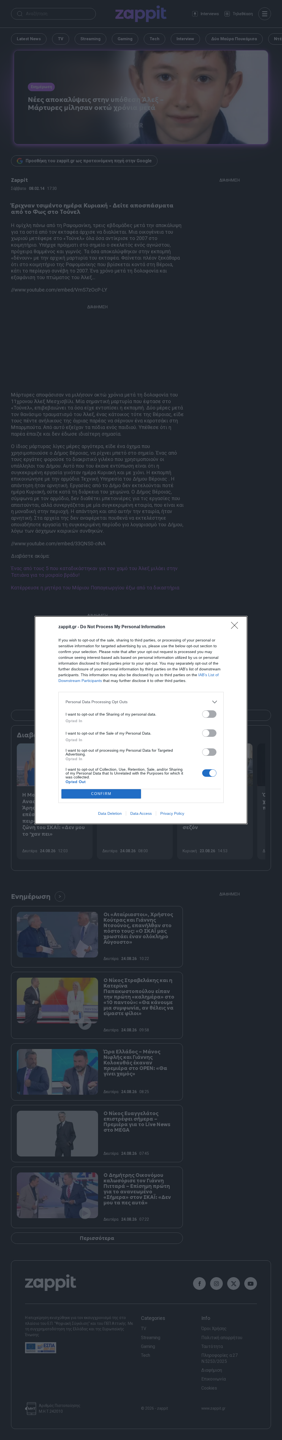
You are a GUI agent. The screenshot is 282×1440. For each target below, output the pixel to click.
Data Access (141, 813)
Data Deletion (110, 813)
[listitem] (141, 702)
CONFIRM (101, 794)
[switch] (209, 714)
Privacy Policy (172, 813)
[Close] (236, 627)
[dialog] (141, 720)
